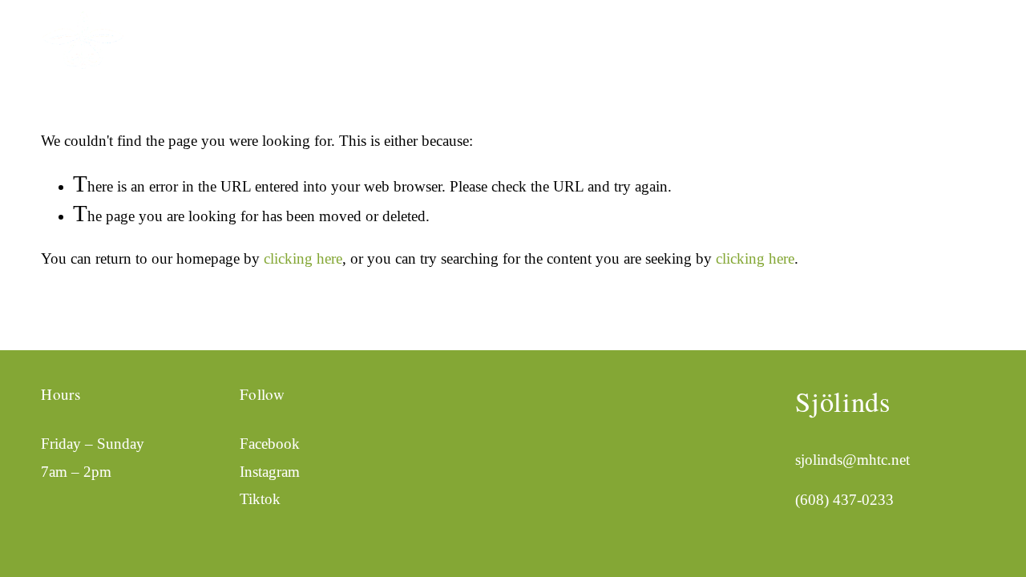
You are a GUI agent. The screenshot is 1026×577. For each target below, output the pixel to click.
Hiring (965, 36)
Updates (843, 36)
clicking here (303, 258)
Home (784, 36)
